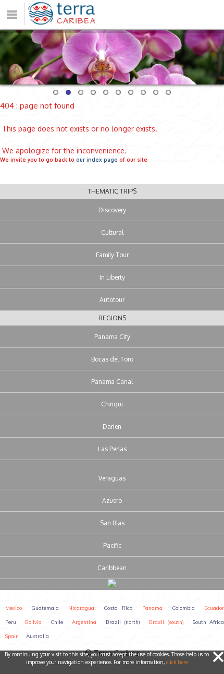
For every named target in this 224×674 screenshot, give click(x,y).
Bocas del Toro (112, 359)
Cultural (112, 232)
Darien (112, 426)
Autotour (112, 300)
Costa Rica (118, 608)
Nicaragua (81, 608)
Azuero (112, 500)
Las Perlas (112, 449)
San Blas (112, 523)
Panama (152, 608)
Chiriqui (112, 404)
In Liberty (112, 277)
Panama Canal (112, 382)
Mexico (13, 608)
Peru (10, 622)
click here (177, 662)
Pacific (112, 545)
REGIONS (112, 318)
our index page (97, 160)
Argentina (84, 622)
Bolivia (33, 622)
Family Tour (112, 255)
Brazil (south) (166, 622)
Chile (57, 622)
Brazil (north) (123, 622)
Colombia (183, 608)
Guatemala (45, 608)
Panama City (112, 337)
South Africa (208, 622)
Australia (37, 636)
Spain (12, 636)
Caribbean (112, 568)
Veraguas (112, 478)
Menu (24, 6)
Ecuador (214, 608)
